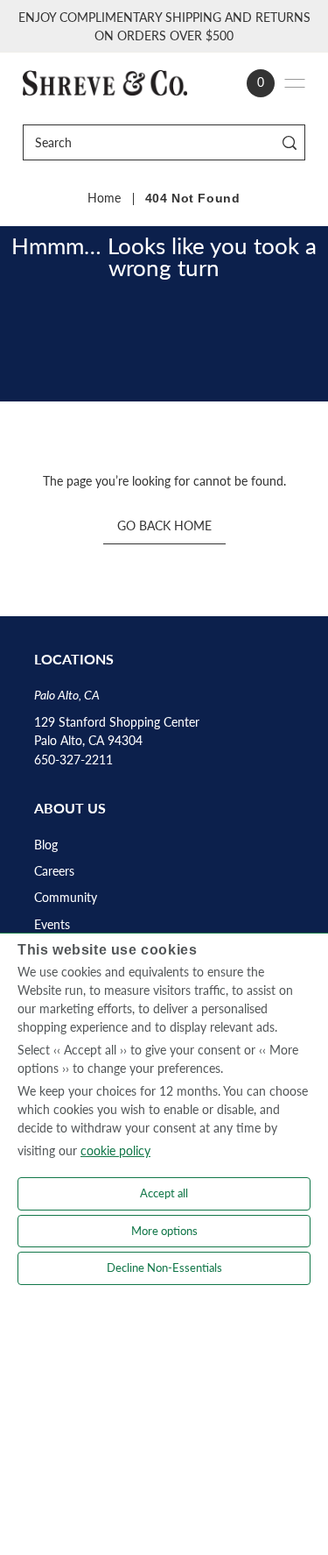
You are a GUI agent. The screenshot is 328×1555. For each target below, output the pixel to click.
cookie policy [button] (115, 1150)
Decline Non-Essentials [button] (164, 1267)
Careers (54, 871)
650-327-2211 (73, 760)
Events (52, 925)
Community (65, 898)
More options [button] (164, 1231)
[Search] (289, 142)
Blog (46, 845)
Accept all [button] (164, 1193)
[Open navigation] (294, 83)
